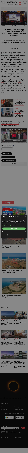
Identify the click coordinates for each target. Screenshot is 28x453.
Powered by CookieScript (14, 236)
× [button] (25, 216)
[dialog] (14, 226)
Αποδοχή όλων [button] (14, 228)
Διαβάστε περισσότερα (18, 223)
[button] (14, 225)
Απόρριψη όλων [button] (14, 231)
